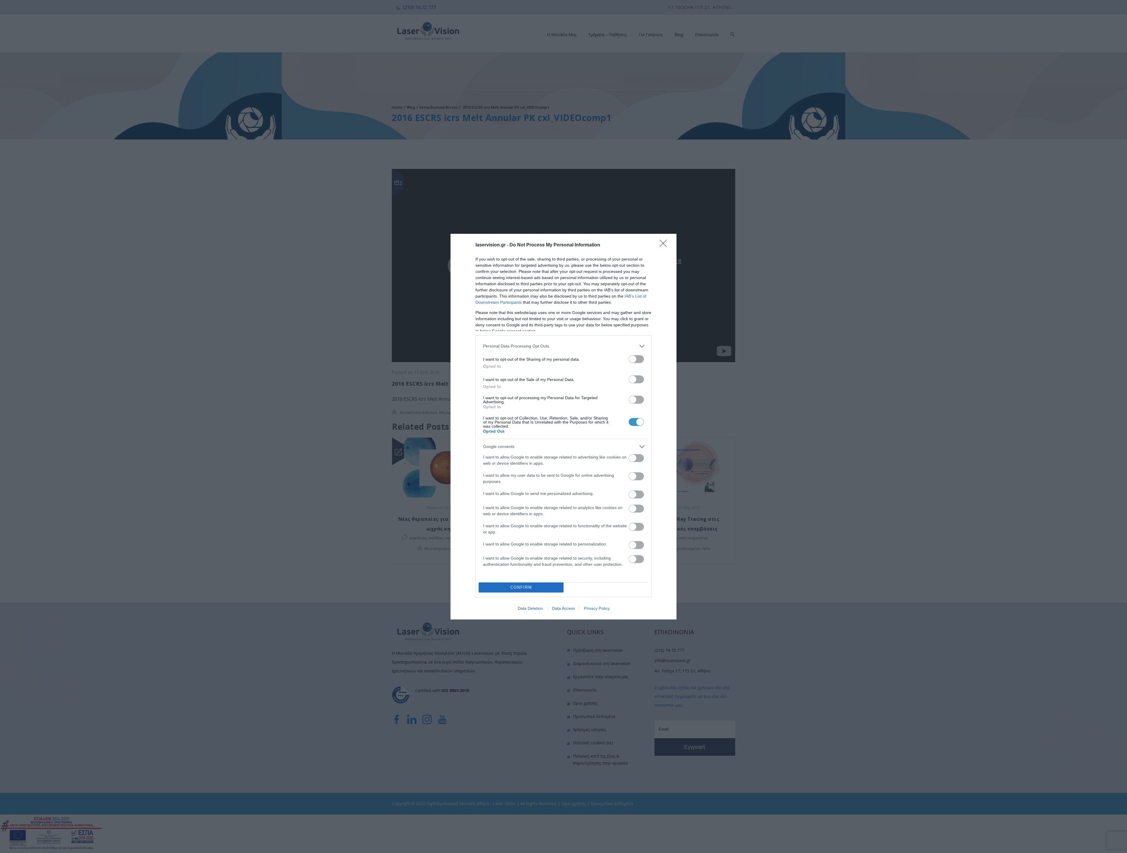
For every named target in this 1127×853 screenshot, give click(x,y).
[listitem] (563, 346)
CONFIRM (521, 587)
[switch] (636, 359)
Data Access (563, 608)
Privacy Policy (597, 608)
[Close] (665, 245)
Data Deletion (530, 608)
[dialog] (563, 426)
